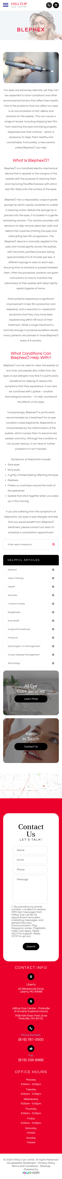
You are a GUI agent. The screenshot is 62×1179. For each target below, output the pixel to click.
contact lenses (16, 603)
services (12, 595)
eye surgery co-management (24, 646)
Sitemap (45, 1166)
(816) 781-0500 (30, 1039)
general (12, 569)
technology (14, 663)
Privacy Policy (46, 1163)
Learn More (31, 698)
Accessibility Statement (21, 1163)
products (13, 637)
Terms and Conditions (25, 1166)
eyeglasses (14, 612)
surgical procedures (19, 629)
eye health (13, 620)
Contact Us (31, 746)
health (11, 586)
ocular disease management (24, 654)
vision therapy (16, 578)
